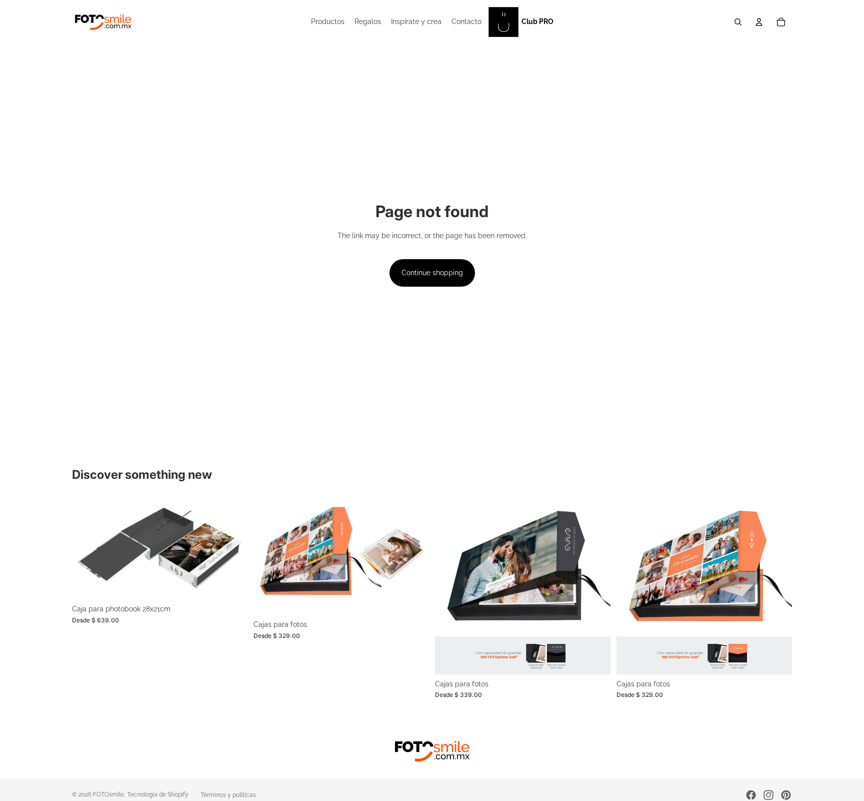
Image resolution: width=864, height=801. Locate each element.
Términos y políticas (228, 794)
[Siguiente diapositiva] (233, 549)
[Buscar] (738, 22)
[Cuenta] (759, 22)
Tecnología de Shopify (157, 794)
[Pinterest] (786, 795)
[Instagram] (768, 795)
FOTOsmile (108, 794)
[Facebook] (751, 795)
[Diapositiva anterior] (87, 549)
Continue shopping (432, 273)
